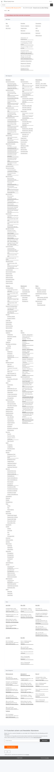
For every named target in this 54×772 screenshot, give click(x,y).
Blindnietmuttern (39, 306)
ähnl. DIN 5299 (10, 421)
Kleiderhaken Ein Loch (12, 392)
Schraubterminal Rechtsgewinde (11, 578)
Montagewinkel (10, 565)
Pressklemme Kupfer (12, 498)
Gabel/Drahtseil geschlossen (10, 589)
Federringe (8, 324)
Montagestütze (10, 563)
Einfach (9, 385)
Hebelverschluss (9, 415)
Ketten (7, 448)
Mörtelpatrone (25, 305)
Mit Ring (9, 344)
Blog (7, 23)
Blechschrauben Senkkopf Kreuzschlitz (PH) (12, 194)
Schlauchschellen (10, 548)
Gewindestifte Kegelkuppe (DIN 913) (12, 220)
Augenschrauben (9, 287)
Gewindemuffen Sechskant (25, 125)
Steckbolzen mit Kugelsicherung (10, 360)
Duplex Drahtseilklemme (12, 483)
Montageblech (10, 561)
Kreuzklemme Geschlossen (10, 489)
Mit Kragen (9, 342)
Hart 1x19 (9, 368)
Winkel (8, 569)
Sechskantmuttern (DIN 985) (27, 91)
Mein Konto (8, 28)
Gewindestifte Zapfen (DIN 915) (12, 227)
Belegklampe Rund (11, 465)
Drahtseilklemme (11, 481)
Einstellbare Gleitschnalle (11, 379)
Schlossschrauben (10, 167)
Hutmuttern (23, 105)
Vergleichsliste (24, 28)
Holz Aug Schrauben (11, 407)
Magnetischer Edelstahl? (26, 63)
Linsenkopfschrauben (10, 119)
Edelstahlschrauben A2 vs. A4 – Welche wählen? (11, 625)
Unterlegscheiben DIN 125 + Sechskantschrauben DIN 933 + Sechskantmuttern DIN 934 (27, 430)
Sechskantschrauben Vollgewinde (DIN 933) (12, 87)
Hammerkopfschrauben (11, 275)
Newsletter (23, 23)
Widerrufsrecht (39, 35)
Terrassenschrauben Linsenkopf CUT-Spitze (12, 172)
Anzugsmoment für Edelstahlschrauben (25, 69)
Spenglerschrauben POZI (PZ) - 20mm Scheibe (12, 248)
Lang (8, 542)
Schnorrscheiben (9, 330)
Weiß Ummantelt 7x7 (12, 377)
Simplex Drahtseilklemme (11, 500)
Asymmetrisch (10, 423)
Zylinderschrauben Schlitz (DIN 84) (11, 106)
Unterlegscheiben (10, 292)
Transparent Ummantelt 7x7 (12, 373)
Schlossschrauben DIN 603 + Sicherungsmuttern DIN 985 (27, 395)
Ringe (7, 510)
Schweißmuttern (24, 154)
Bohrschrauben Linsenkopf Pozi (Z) (11, 204)
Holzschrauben (9, 136)
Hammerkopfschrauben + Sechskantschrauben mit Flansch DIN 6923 (27, 386)
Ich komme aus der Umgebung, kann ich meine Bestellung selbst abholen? (27, 52)
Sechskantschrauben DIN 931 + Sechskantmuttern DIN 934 (27, 409)
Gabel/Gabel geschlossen (10, 594)
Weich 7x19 (9, 375)
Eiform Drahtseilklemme (12, 485)
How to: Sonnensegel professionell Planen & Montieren (26, 669)
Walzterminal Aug (11, 581)
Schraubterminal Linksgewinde (11, 575)
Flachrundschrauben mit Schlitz (11, 263)
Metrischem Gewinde (12, 340)
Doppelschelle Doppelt (12, 522)
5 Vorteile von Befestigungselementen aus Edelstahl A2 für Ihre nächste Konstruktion (42, 632)
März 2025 (23, 615)
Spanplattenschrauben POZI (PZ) (12, 165)
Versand (27, 767)
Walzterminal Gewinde (12, 585)
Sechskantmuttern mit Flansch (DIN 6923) (27, 94)
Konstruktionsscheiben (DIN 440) (12, 301)
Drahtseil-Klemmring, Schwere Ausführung (12, 479)
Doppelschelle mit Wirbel (11, 524)
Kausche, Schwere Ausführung (11, 444)
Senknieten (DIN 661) (41, 304)
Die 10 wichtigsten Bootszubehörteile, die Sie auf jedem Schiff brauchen (12, 653)
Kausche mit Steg (11, 441)
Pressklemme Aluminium (12, 494)
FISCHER (22, 292)
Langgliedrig (10, 452)
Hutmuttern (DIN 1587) (27, 107)
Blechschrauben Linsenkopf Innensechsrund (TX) (11, 184)
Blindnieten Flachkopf (42, 294)
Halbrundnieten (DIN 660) (41, 302)
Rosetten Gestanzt (11, 322)
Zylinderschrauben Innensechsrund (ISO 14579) (12, 103)
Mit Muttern (10, 430)
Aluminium (38, 81)
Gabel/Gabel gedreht (12, 592)
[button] (42, 1)
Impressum (38, 33)
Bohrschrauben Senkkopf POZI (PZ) (11, 215)
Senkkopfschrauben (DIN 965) (12, 112)
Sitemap (37, 30)
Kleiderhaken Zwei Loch (12, 394)
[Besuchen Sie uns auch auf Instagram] (9, 764)
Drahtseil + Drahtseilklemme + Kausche (26, 349)
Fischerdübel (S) (25, 294)
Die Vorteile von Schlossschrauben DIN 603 (41, 619)
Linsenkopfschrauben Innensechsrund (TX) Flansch (12, 133)
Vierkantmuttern (24, 96)
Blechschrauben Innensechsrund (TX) (11, 180)
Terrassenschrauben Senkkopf (12, 175)
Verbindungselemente (25, 382)
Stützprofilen (8, 559)
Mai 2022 (23, 648)
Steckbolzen (10, 357)
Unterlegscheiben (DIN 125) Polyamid (12, 313)
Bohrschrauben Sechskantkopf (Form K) (12, 207)
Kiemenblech (9, 456)
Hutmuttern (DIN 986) (27, 110)
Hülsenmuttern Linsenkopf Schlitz (26, 115)
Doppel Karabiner (11, 426)
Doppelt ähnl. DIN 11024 (12, 383)
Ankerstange (25, 301)
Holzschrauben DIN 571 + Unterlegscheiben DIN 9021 (27, 390)
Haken (7, 387)
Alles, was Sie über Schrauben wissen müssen (27, 659)
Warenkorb (23, 30)
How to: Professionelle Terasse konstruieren (25, 674)
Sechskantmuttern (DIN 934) (27, 87)
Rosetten (8, 318)
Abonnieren (44, 753)
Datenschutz (38, 25)
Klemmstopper (10, 487)
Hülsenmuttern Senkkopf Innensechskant (27, 118)
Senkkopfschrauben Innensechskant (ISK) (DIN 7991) (12, 116)
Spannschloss (9, 552)
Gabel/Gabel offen (11, 597)
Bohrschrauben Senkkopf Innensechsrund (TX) (11, 211)
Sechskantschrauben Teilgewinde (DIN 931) (12, 84)
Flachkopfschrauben (10, 283)
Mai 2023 (38, 615)
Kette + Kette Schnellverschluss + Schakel (26, 379)
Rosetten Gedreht (11, 320)
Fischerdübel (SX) (26, 295)
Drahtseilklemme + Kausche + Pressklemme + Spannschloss (27, 374)
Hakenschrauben (9, 404)
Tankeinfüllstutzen (10, 571)
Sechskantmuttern (25, 81)
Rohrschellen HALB (11, 529)
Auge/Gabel (10, 603)
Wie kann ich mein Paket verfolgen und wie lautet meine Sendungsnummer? (26, 57)
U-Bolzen (9, 362)
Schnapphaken (10, 402)
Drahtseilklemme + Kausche (26, 370)
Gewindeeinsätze (24, 152)
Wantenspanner (9, 587)
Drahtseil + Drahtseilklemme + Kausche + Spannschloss (27, 353)
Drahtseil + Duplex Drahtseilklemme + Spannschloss (26, 361)
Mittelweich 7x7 (10, 370)
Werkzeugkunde (9, 685)
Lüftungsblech (9, 503)
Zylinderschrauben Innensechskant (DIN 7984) (12, 93)
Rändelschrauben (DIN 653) (12, 268)
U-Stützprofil (10, 567)
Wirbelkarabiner (11, 435)
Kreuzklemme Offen (11, 492)
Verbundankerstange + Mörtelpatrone (27, 435)
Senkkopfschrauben (10, 109)
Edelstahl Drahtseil (10, 366)
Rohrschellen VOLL (11, 531)
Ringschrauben (9, 277)
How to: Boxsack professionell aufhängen (26, 663)
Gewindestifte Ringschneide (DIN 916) (12, 230)
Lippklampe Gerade (11, 470)
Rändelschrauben (10, 265)
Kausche (9, 439)
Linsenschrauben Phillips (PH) (11, 256)
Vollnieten (38, 299)
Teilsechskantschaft (41, 310)
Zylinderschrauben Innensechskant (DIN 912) (12, 98)
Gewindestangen (9, 274)
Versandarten (39, 23)
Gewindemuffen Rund (27, 123)
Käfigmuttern (23, 149)
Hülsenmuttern (24, 112)
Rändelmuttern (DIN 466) (27, 130)
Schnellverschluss (11, 454)
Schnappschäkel (11, 544)
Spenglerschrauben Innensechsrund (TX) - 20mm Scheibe (12, 241)
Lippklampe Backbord (12, 468)
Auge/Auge (9, 553)
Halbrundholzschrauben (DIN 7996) (12, 139)
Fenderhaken (10, 388)
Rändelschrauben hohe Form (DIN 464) (12, 271)
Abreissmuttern (24, 151)
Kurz (8, 540)
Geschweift (9, 538)
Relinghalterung (9, 509)
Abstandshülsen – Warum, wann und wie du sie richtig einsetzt (27, 620)
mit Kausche (10, 428)
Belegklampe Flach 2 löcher (11, 462)
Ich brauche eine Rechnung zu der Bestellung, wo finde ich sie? (27, 43)
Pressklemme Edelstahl (12, 496)
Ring (8, 514)
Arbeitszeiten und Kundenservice (25, 38)
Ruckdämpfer (9, 533)
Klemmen (8, 474)
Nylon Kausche (10, 446)
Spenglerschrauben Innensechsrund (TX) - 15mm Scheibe (12, 236)
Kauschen (8, 437)
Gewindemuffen (24, 121)
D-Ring (8, 512)
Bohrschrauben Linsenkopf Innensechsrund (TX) (11, 200)
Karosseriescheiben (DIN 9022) (12, 298)
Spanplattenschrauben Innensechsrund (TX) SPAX (12, 161)
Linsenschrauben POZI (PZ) (12, 259)
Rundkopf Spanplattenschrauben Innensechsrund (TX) (12, 148)
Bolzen (7, 354)
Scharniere (8, 546)
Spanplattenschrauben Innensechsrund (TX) (12, 152)
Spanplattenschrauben (11, 145)
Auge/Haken (10, 555)
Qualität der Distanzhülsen (27, 61)
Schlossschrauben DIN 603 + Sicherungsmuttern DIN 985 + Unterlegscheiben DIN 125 (27, 402)
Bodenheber (8, 352)
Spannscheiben (9, 332)
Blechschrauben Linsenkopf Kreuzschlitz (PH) (12, 189)
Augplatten (8, 346)
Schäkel (7, 535)
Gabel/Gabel (10, 604)
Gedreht (9, 536)
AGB (36, 28)
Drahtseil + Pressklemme (27, 364)
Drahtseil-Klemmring (12, 476)
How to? (37, 685)
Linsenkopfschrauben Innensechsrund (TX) (12, 129)
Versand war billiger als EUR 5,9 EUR (27, 47)
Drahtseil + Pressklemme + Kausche (27, 367)
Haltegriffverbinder (10, 413)
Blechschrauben (9, 177)
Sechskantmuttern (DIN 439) (27, 84)
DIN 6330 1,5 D (25, 135)
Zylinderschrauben (10, 90)
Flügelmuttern (24, 139)
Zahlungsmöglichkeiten (26, 33)
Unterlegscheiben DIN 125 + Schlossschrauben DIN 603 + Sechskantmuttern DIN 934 (27, 421)
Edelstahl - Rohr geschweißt (42, 85)
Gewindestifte (9, 218)
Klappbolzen (10, 355)
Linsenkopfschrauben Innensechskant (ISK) (12, 121)
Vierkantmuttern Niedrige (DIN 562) (26, 102)
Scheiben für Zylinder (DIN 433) (12, 304)
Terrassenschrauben (10, 169)
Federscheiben (9, 326)
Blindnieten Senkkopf (42, 295)
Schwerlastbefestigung (26, 299)
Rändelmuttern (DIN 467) (27, 132)
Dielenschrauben (9, 281)
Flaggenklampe (10, 466)
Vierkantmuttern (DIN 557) (27, 99)
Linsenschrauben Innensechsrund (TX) (11, 253)
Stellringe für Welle (25, 147)
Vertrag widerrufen (11, 759)
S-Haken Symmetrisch (12, 400)
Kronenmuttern (24, 143)
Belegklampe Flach (11, 459)
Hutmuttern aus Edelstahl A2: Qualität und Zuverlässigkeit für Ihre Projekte (41, 625)
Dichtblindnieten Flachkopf (41, 297)
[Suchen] (51, 4)
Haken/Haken (10, 557)
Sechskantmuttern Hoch (26, 133)
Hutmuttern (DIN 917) (27, 109)
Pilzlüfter (8, 507)
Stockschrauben (9, 285)
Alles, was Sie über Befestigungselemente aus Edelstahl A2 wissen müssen (42, 639)
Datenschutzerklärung (39, 749)
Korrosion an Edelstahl (26, 65)
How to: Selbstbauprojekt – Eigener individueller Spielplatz (26, 653)
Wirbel (7, 599)
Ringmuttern (23, 145)
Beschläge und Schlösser (11, 348)
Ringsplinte (8, 518)
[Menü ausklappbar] (1, 1)
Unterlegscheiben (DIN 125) (12, 307)
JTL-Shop (47, 770)
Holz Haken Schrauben (12, 409)
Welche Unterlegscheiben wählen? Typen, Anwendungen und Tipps (11, 638)
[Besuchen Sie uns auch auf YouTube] (5, 764)
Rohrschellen (9, 520)
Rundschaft (39, 308)
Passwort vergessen (25, 25)
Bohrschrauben (9, 197)
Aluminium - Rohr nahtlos (41, 83)
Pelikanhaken (10, 396)
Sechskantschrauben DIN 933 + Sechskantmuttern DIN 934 (27, 415)
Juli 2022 (8, 648)
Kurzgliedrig (10, 450)
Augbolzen (8, 336)
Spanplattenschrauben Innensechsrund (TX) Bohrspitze (12, 156)
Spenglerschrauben (10, 232)
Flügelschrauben (9, 279)
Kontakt (7, 25)
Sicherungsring (10, 516)
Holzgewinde (10, 338)
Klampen (8, 458)
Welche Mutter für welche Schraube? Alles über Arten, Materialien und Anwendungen (12, 631)
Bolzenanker (25, 303)
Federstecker (8, 381)
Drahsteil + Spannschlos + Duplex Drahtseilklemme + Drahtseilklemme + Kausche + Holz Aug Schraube (27, 342)
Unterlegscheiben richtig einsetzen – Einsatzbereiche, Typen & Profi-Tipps (12, 620)
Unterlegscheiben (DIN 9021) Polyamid (12, 316)
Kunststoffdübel (24, 297)
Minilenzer (8, 505)
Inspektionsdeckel (10, 417)
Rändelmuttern (24, 128)
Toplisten (8, 723)
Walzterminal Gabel (11, 583)
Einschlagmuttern (25, 141)
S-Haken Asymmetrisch (12, 398)
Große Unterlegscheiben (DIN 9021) (12, 294)
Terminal (8, 572)
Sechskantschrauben (10, 81)
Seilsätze (23, 336)
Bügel (7, 364)
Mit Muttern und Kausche (11, 433)
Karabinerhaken (9, 419)
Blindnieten (38, 292)
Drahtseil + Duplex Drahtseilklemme (26, 357)
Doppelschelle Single (12, 527)
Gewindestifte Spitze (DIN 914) (11, 223)
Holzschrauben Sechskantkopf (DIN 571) (12, 142)
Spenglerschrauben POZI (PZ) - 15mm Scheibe (12, 244)
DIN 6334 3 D (25, 137)
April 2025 (8, 615)
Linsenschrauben (9, 250)
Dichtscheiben (9, 328)
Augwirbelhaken (11, 424)
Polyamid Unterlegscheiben (12, 310)
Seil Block (8, 550)
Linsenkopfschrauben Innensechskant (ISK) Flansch (12, 126)
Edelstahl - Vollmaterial (41, 87)
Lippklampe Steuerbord (12, 472)
